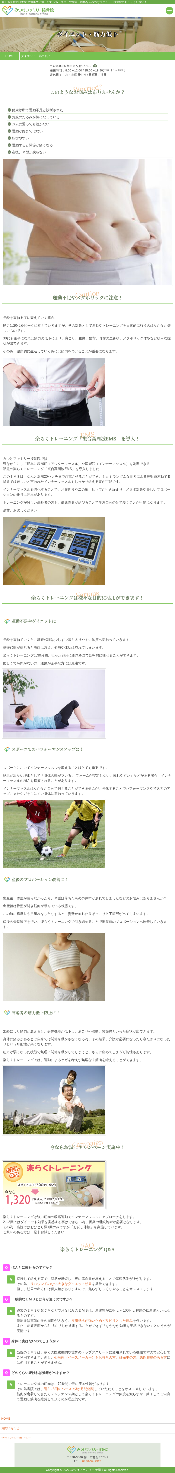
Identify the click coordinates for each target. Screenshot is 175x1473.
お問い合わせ (10, 1428)
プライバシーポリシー (16, 1438)
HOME (5, 1418)
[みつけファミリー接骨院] (28, 10)
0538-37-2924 (91, 1461)
